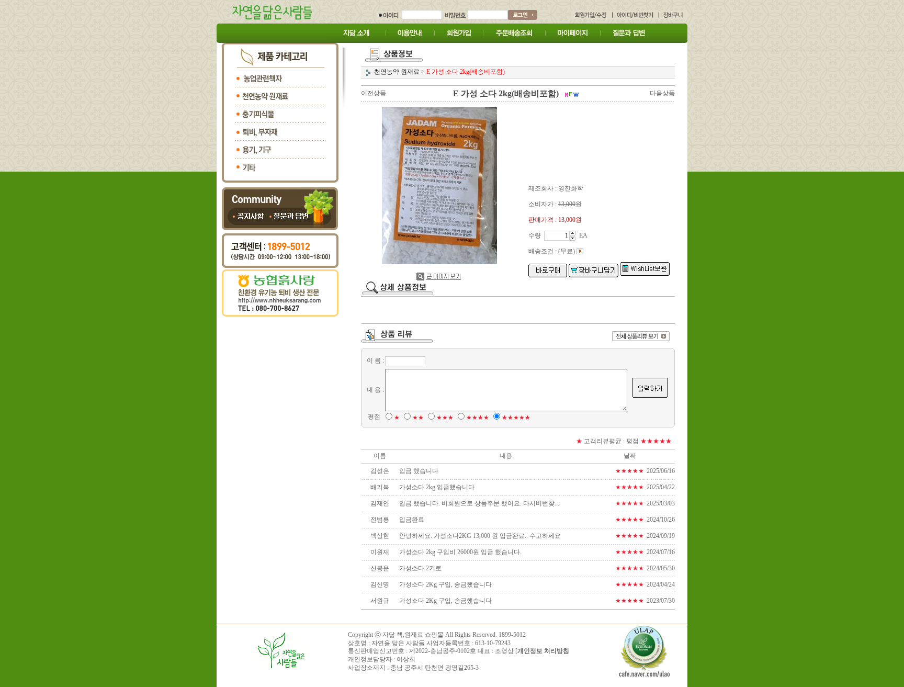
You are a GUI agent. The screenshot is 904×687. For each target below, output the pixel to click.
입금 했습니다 (418, 471)
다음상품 (662, 93)
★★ (418, 417)
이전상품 (373, 93)
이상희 (406, 659)
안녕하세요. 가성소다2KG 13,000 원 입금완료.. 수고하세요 (480, 535)
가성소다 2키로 (420, 568)
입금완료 (411, 519)
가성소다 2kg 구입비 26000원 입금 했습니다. (460, 552)
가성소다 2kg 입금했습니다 (436, 487)
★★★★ (477, 417)
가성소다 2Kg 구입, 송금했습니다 (445, 584)
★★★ (445, 417)
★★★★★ (516, 417)
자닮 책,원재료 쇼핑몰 (413, 634)
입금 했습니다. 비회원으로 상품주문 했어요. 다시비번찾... (479, 503)
